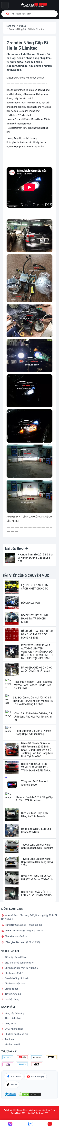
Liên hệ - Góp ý (12, 999)
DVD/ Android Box (14, 1028)
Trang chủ (10, 26)
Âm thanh (10, 1039)
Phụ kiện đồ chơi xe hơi (16, 1034)
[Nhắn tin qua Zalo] (30, 1124)
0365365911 (21, 924)
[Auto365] (34, 5)
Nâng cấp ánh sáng (14, 1013)
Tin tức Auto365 (13, 994)
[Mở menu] (5, 5)
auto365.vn (21, 936)
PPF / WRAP (11, 1023)
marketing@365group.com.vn (28, 930)
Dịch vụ (23, 26)
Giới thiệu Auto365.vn (16, 957)
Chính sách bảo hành (15, 983)
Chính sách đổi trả (14, 973)
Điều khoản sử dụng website (19, 962)
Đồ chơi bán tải (12, 1044)
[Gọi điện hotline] (50, 1124)
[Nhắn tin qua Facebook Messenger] (10, 1124)
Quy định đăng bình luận (17, 978)
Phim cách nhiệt (13, 1018)
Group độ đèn (12, 988)
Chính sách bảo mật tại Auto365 (21, 968)
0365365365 (35, 924)
